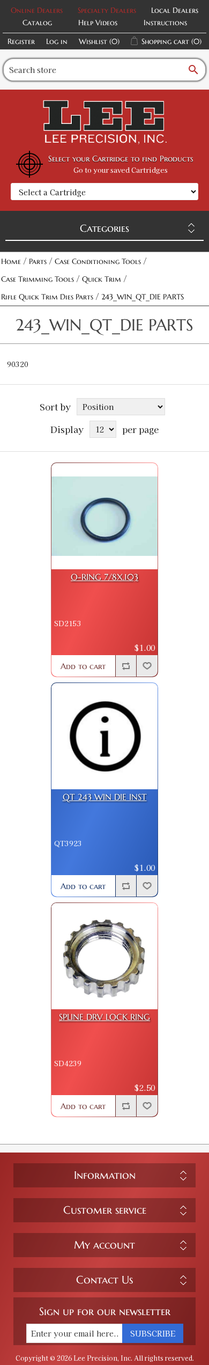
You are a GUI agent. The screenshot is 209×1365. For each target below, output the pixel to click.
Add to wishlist (147, 666)
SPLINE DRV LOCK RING (104, 1017)
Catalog (37, 22)
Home (11, 261)
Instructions (165, 22)
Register (21, 41)
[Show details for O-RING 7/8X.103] (104, 516)
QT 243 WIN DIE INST (105, 797)
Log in (57, 41)
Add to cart (83, 666)
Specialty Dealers (107, 10)
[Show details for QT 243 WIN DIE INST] (104, 736)
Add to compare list (126, 666)
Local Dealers (174, 10)
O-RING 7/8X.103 (104, 577)
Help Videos (97, 22)
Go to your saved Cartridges (120, 170)
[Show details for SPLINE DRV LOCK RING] (104, 956)
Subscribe (152, 1333)
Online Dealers (37, 10)
